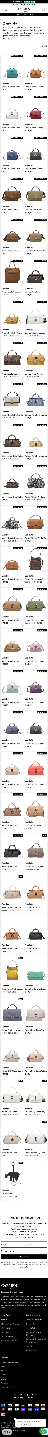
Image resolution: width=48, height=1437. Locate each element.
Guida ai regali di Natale (10, 1362)
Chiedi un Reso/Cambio (10, 1324)
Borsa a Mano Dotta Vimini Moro (12, 456)
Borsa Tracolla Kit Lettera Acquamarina (34, 989)
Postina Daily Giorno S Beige (36, 825)
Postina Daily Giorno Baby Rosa (35, 1071)
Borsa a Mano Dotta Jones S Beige (13, 907)
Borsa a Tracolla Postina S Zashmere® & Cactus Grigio (12, 415)
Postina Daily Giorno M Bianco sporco (34, 1030)
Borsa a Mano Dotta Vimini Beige (35, 456)
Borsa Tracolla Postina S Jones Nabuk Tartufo (11, 210)
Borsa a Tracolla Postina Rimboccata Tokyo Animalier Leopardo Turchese (36, 497)
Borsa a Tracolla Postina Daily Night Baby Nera (34, 743)
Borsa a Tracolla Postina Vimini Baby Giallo (11, 333)
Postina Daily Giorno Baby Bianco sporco (12, 1071)
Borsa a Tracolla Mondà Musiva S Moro (34, 579)
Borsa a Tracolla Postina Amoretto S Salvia (34, 620)
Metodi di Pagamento (9, 1341)
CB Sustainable (7, 1336)
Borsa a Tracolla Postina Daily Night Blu (11, 169)
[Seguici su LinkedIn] (27, 1394)
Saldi (3, 1371)
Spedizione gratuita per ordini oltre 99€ (24, 4)
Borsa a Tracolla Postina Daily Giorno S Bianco (34, 333)
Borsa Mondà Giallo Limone (12, 989)
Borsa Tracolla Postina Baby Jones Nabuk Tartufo (12, 251)
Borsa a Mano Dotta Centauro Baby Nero (33, 948)
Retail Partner (16, 1428)
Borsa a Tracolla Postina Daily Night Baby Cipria (34, 661)
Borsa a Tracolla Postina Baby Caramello (11, 579)
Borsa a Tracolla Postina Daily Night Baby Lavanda (11, 743)
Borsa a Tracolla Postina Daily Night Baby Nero (34, 169)
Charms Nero (7, 1194)
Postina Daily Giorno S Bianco (10, 1112)
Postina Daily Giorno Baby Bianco (35, 1112)
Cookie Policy (31, 1328)
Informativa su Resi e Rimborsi (34, 1333)
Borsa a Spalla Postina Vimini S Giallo (33, 374)
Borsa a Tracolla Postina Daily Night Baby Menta (11, 702)
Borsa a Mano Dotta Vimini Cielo (35, 415)
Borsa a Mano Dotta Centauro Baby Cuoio (10, 948)
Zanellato (5, 83)
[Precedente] (0, 4)
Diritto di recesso (32, 1350)
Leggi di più (7, 38)
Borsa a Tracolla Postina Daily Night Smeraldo (11, 87)
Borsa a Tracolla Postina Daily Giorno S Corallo (34, 784)
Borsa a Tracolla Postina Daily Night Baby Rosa (11, 784)
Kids (32, 14)
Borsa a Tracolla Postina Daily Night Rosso (34, 128)
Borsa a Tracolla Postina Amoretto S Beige (11, 620)
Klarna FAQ (5, 1328)
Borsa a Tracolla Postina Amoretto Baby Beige (11, 661)
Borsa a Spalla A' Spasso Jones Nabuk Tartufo (11, 292)
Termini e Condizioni (34, 1320)
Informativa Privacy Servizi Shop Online (36, 1340)
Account (4, 1320)
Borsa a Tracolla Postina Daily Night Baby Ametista (35, 702)
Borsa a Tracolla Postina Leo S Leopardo (36, 866)
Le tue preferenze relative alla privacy (13, 1430)
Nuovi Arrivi (5, 1366)
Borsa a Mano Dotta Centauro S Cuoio (32, 907)
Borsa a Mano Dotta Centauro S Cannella (9, 825)
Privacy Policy (24, 1267)
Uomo (24, 14)
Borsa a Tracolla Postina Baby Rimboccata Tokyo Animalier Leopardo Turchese (11, 538)
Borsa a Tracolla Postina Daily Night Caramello (34, 87)
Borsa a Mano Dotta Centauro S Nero (9, 866)
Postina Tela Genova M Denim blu (10, 1030)
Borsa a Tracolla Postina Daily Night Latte (11, 128)
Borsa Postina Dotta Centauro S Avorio (9, 1153)
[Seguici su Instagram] (21, 1394)
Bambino (4, 1383)
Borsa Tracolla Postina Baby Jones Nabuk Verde (36, 251)
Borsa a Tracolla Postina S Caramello (35, 538)
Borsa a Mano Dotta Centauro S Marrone (33, 292)
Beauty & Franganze (9, 1387)
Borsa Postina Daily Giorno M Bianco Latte (35, 1153)
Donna (16, 14)
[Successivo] (47, 4)
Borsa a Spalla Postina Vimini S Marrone (10, 374)
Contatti (29, 1346)
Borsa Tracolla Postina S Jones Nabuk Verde (34, 210)
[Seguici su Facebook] (15, 1394)
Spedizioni (5, 1332)
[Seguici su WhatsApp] (32, 1394)
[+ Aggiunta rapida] (20, 77)
